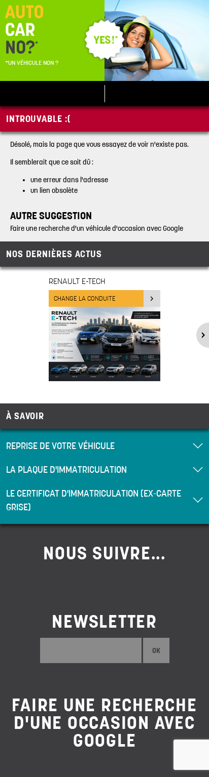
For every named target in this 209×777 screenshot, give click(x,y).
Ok (156, 650)
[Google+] (139, 582)
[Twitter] (104, 582)
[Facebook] (70, 582)
